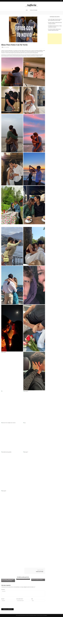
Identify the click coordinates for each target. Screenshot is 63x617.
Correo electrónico (19, 598)
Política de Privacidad (33, 10)
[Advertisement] (55, 38)
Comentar (3, 589)
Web (32, 598)
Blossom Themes (36, 615)
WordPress (45, 615)
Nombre (2, 598)
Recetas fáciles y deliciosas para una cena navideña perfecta (7, 580)
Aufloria (31, 5)
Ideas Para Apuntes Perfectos (37, 579)
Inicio (27, 10)
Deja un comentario (6, 47)
